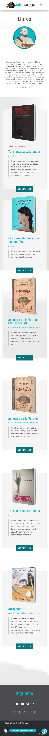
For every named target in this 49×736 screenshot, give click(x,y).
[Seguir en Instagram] (17, 703)
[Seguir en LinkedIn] (19, 712)
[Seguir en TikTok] (32, 703)
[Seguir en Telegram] (14, 712)
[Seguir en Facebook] (34, 712)
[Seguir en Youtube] (22, 703)
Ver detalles (24, 189)
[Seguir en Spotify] (27, 703)
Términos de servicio (30, 734)
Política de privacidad (12, 734)
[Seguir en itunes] (24, 712)
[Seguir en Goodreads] (29, 712)
